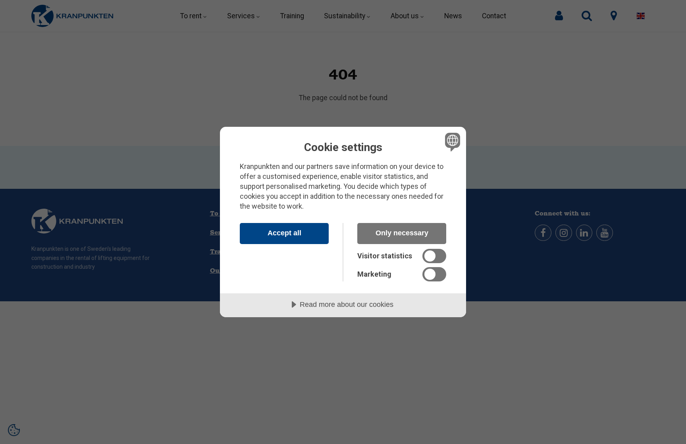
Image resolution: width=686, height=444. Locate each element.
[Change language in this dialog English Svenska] (451, 142)
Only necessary (402, 233)
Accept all (284, 233)
